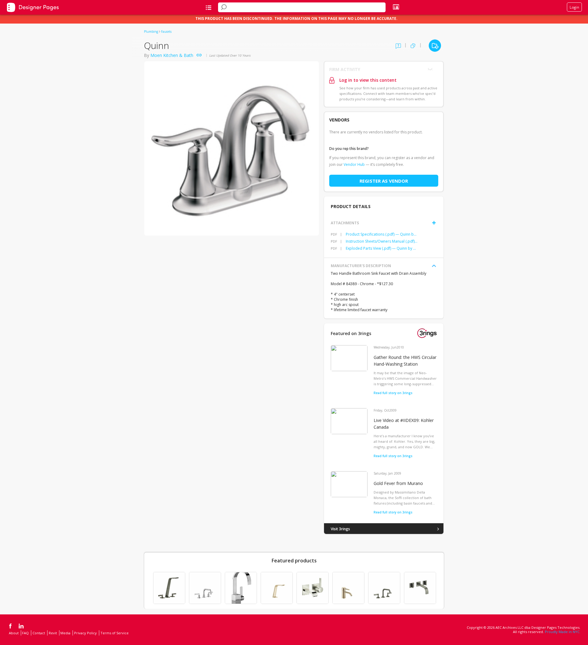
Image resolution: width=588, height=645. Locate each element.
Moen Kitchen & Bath (171, 55)
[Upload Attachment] (434, 223)
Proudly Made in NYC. (562, 631)
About (14, 633)
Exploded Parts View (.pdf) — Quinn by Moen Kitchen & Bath (382, 248)
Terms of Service (114, 633)
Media (65, 633)
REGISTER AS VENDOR (384, 181)
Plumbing (151, 31)
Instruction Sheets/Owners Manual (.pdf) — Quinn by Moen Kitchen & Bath (382, 241)
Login (574, 7)
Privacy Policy (85, 633)
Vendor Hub (354, 164)
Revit (53, 633)
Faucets (166, 31)
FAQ (25, 633)
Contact (38, 633)
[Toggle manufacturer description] (434, 266)
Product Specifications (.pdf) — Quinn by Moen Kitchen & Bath (382, 234)
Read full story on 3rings (393, 393)
